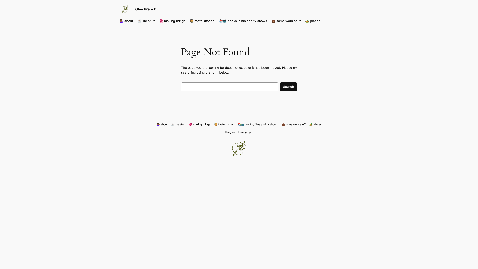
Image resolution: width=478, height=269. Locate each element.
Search (288, 87)
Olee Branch (145, 9)
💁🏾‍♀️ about (126, 21)
